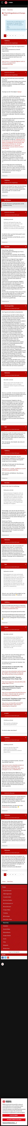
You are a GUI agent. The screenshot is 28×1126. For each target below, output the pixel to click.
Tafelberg (6, 40)
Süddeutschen (5, 807)
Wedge (6, 627)
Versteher (7, 246)
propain (6, 713)
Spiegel (19, 91)
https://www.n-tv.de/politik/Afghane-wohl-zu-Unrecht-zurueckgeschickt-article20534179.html (13, 63)
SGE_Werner (7, 200)
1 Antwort (4, 68)
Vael (5, 427)
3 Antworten (5, 301)
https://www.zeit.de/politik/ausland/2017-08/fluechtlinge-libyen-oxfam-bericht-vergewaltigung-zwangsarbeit (12, 704)
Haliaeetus (7, 372)
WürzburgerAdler (9, 306)
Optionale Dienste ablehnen (14, 1119)
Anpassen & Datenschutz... (8, 1122)
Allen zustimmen (13, 1115)
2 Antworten (5, 535)
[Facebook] (3, 958)
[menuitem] (14, 890)
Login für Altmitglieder (14, 952)
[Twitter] (5, 958)
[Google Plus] (8, 958)
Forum (11, 2)
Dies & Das (10, 9)
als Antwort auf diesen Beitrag (11, 214)
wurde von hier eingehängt (11, 43)
